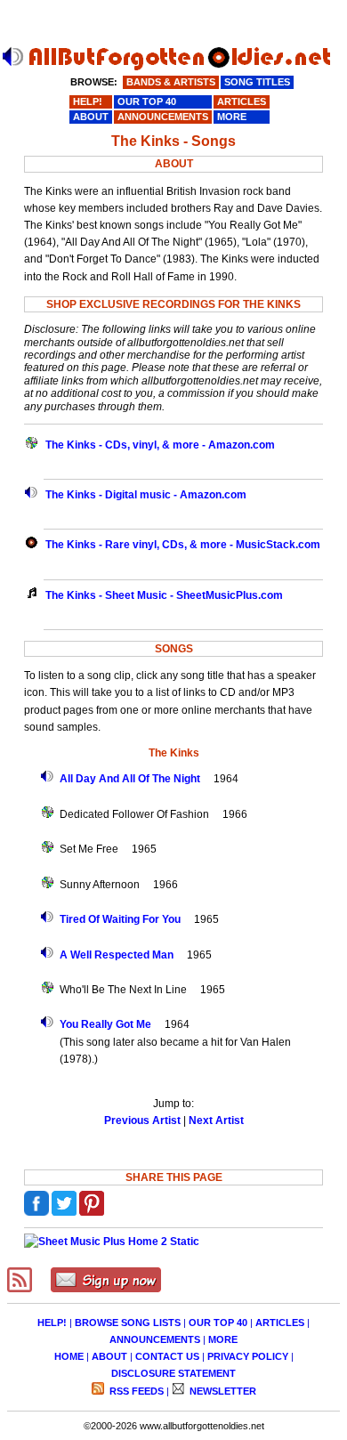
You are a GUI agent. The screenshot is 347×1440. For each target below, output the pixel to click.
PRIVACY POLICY (247, 1356)
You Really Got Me (105, 1024)
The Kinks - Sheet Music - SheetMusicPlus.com (164, 595)
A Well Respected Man (117, 955)
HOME (69, 1356)
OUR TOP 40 (218, 1322)
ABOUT (109, 1356)
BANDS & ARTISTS (171, 82)
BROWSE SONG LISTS (128, 1322)
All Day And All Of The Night (130, 779)
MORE (223, 1339)
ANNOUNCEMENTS (154, 1339)
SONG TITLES (257, 82)
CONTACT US (167, 1356)
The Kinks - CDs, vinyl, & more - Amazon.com (160, 445)
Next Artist (216, 1120)
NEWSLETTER (221, 1391)
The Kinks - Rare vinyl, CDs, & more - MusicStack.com (182, 544)
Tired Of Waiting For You (120, 919)
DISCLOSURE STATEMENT (173, 1373)
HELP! (52, 1322)
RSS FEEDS (135, 1391)
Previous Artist (142, 1120)
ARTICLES (279, 1322)
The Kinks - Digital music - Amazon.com (145, 495)
